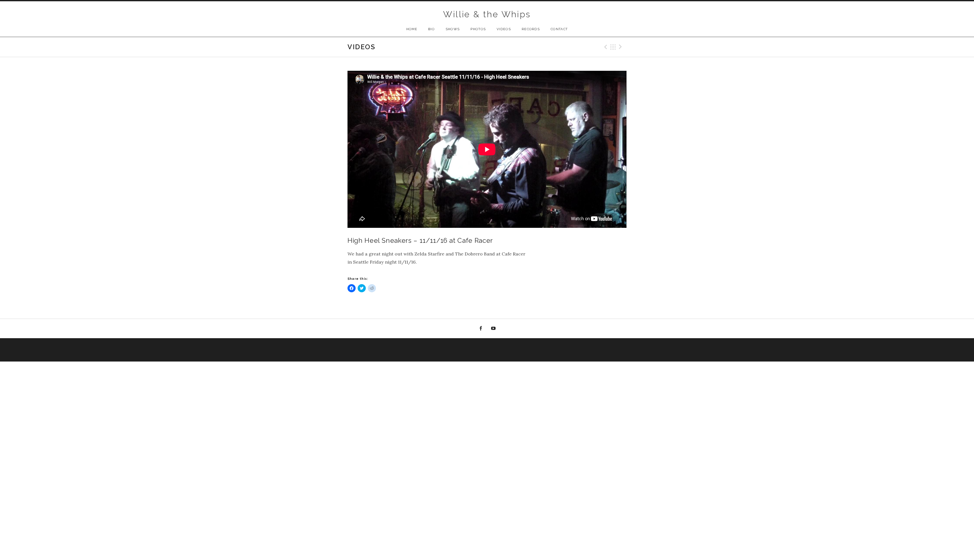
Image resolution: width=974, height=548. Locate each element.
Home (411, 29)
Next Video (621, 47)
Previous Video (605, 47)
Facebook (480, 328)
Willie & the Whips (487, 14)
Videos (504, 29)
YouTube (493, 328)
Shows (453, 29)
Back (613, 47)
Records (531, 29)
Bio (431, 29)
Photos (478, 29)
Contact (559, 29)
